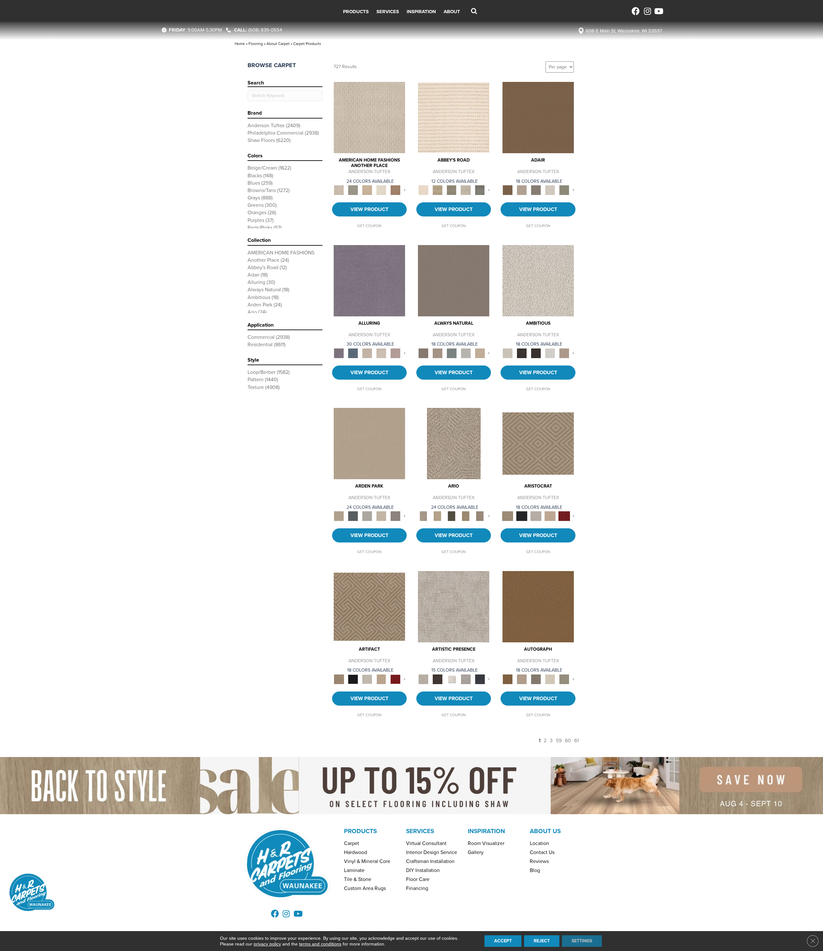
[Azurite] (353, 353)
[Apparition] (452, 516)
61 (576, 740)
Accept (503, 941)
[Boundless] (452, 190)
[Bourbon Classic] (538, 117)
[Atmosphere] (353, 190)
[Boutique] (480, 353)
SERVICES (420, 831)
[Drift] (381, 516)
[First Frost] (550, 353)
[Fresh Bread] (564, 353)
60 (568, 740)
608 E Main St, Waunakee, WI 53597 (624, 30)
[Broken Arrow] (480, 516)
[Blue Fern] (452, 353)
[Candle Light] (452, 679)
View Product (369, 209)
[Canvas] (538, 280)
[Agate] (369, 117)
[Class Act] (536, 190)
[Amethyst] (369, 280)
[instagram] (647, 11)
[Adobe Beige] (454, 443)
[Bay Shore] (466, 516)
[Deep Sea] (480, 679)
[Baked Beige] (367, 190)
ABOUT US (545, 831)
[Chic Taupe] (466, 190)
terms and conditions (320, 944)
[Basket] (437, 353)
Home (240, 44)
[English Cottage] (564, 190)
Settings (582, 941)
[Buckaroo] (395, 190)
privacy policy (267, 944)
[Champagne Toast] (522, 190)
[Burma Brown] (437, 679)
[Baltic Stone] (453, 606)
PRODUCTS (360, 831)
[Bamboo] (437, 190)
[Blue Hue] (353, 516)
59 (559, 740)
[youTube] (658, 11)
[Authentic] (369, 443)
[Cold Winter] (466, 679)
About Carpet (278, 44)
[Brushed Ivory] (381, 190)
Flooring (256, 44)
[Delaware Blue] (480, 190)
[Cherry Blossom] (564, 516)
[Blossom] (395, 353)
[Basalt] (367, 353)
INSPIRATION (486, 831)
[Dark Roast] (536, 353)
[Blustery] (466, 353)
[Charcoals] (522, 353)
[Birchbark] (381, 353)
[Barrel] (453, 280)
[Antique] (437, 516)
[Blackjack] (522, 516)
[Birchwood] (538, 443)
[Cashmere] (550, 516)
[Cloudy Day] (367, 516)
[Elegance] (550, 190)
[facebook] (636, 11)
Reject (542, 941)
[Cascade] (536, 516)
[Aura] (453, 117)
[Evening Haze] (395, 516)
